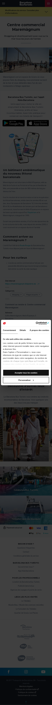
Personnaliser (24, 380)
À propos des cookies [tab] (39, 330)
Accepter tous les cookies (26, 373)
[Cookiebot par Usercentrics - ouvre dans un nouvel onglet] (38, 323)
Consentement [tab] (9, 330)
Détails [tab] (23, 330)
